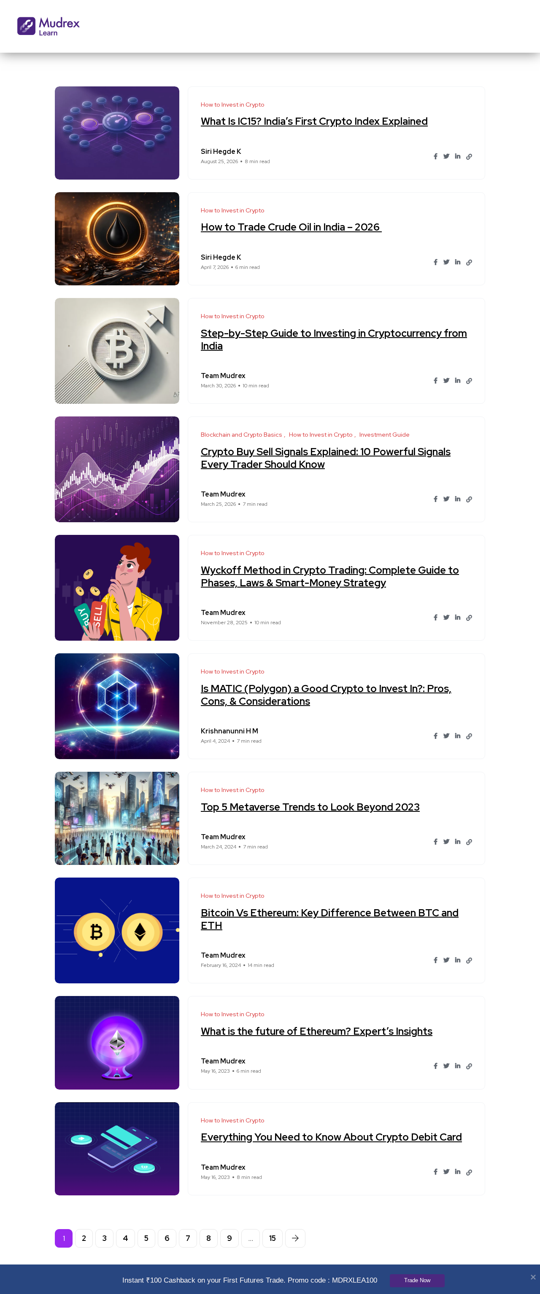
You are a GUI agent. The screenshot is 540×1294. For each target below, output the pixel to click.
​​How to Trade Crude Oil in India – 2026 (291, 227)
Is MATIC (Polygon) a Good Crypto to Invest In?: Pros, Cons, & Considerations (326, 694)
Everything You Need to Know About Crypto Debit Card (331, 1137)
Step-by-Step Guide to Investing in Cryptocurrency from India (334, 339)
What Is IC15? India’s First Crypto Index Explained (314, 121)
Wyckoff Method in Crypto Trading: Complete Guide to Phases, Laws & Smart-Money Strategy (330, 576)
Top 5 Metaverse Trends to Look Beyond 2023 (310, 806)
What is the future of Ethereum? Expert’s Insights (316, 1030)
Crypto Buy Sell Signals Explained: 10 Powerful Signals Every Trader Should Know (326, 457)
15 (272, 1238)
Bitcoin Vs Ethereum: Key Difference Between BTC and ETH (330, 919)
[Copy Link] (469, 156)
